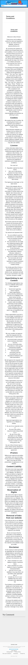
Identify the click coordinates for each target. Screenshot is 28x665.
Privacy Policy (18, 651)
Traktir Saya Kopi (13, 649)
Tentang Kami (9, 651)
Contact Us (22, 653)
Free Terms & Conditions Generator (15, 64)
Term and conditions (7, 653)
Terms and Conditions (10, 17)
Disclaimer (15, 653)
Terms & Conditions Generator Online (14, 61)
